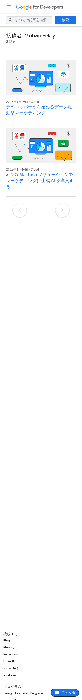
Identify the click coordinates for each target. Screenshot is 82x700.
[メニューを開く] (9, 7)
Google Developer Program (23, 693)
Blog (6, 640)
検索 (65, 20)
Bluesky (8, 647)
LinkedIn (9, 661)
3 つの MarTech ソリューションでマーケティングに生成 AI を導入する (39, 181)
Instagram (10, 654)
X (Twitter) (10, 668)
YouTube (9, 675)
